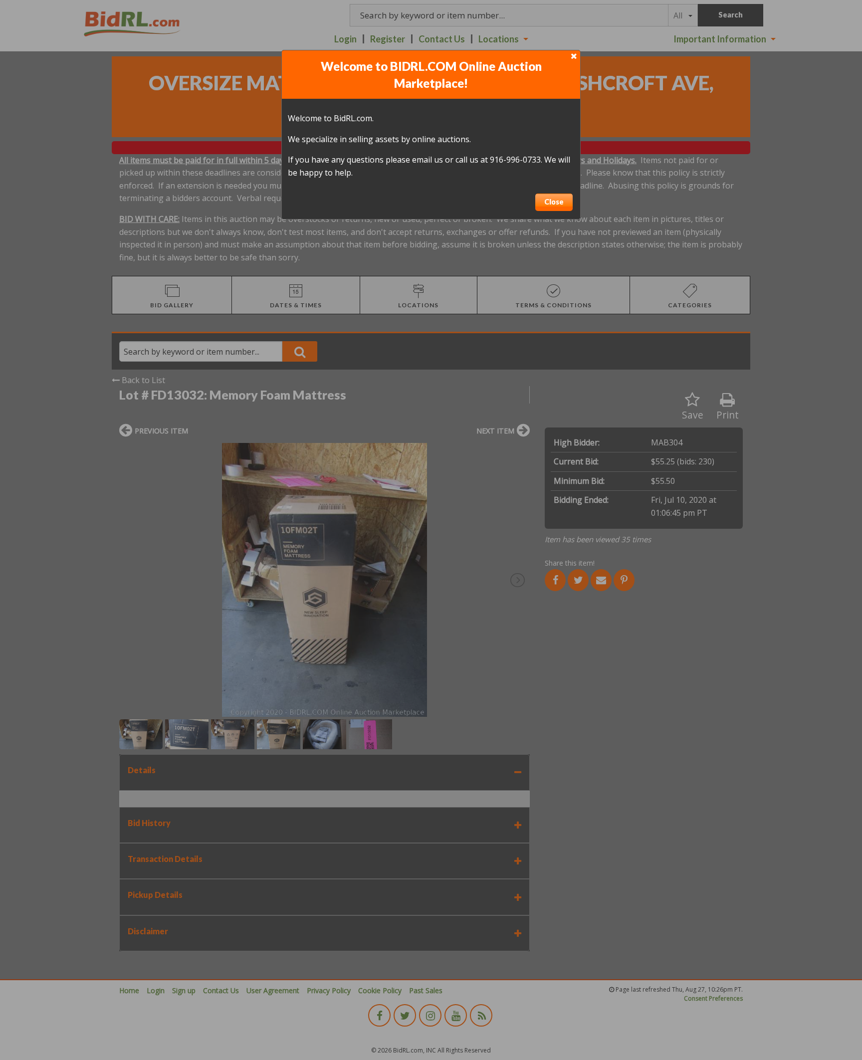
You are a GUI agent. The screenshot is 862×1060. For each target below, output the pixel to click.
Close (554, 202)
